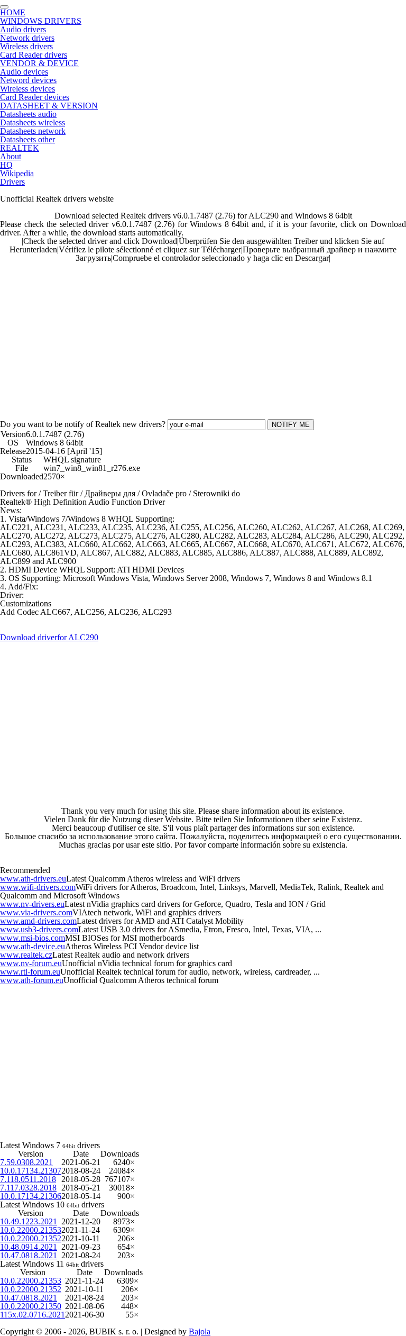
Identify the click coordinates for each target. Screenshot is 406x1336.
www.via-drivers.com (36, 912)
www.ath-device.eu (32, 946)
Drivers (12, 181)
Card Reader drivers (33, 54)
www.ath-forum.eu (31, 980)
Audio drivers (23, 29)
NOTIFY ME (291, 425)
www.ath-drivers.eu (33, 878)
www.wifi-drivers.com (38, 887)
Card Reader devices (34, 97)
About (10, 156)
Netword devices (28, 80)
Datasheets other (27, 139)
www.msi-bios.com (32, 937)
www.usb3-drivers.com (39, 929)
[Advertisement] (203, 336)
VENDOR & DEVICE (39, 63)
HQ (6, 164)
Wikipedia (17, 173)
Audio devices (24, 71)
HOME (12, 12)
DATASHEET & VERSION (49, 105)
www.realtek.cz (26, 954)
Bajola (199, 1331)
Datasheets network (33, 130)
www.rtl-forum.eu (30, 971)
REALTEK (19, 147)
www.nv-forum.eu (31, 963)
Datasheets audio (28, 114)
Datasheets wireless (32, 122)
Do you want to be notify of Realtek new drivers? (82, 424)
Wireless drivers (26, 46)
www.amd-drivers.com (38, 920)
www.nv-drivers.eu (32, 903)
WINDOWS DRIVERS (40, 20)
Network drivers (27, 37)
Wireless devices (27, 88)
